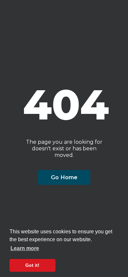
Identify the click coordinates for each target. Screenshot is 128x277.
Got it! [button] (32, 265)
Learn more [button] (25, 248)
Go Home (64, 177)
